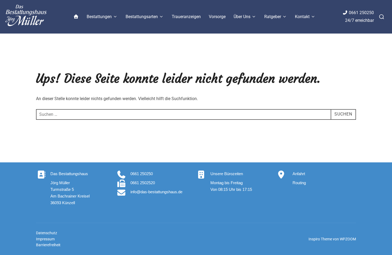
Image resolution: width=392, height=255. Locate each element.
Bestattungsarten (142, 16)
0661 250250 (361, 12)
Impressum (45, 239)
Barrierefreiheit (48, 245)
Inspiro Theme (320, 239)
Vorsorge (217, 16)
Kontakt (302, 16)
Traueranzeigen (186, 16)
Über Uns (242, 16)
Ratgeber (272, 16)
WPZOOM (348, 239)
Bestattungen (99, 16)
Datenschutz (46, 233)
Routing (299, 182)
